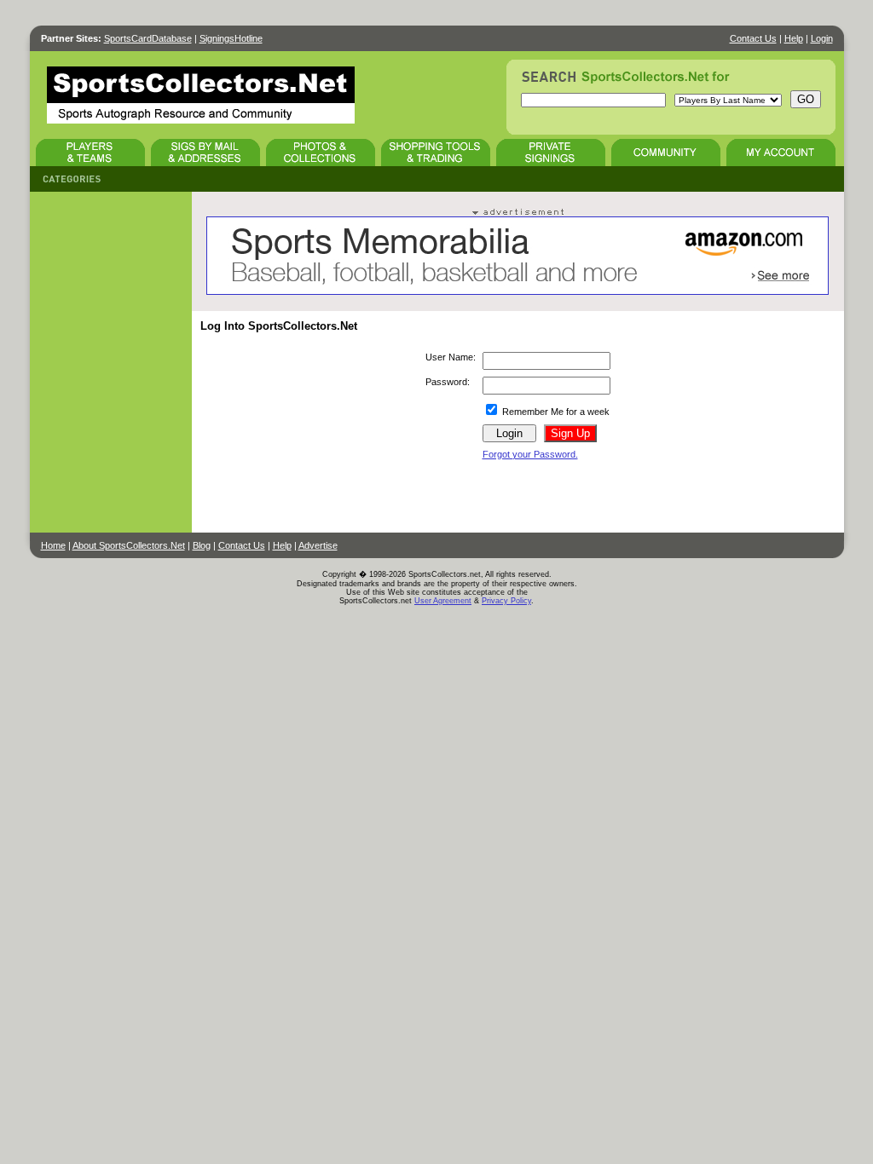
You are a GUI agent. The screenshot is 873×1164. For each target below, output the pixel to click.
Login (822, 38)
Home (53, 545)
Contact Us (753, 38)
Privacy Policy (506, 600)
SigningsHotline (231, 38)
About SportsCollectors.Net (128, 545)
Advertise (318, 545)
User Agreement (442, 600)
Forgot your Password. (530, 454)
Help (793, 38)
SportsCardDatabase (148, 38)
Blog (202, 545)
